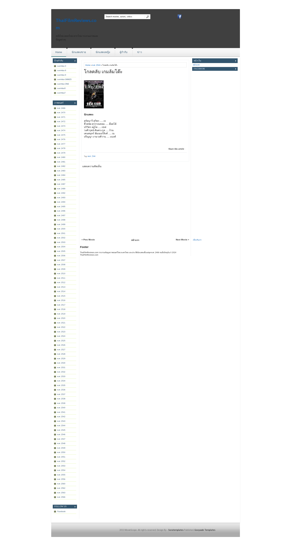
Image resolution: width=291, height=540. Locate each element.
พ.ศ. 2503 (61, 242)
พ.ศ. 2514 (61, 291)
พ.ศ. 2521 (61, 323)
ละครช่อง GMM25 (64, 79)
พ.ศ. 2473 (61, 126)
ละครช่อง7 (61, 93)
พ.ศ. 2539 (61, 403)
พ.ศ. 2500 (61, 229)
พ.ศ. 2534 (61, 381)
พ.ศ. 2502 (61, 238)
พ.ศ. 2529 (61, 359)
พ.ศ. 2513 (61, 287)
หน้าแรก (135, 240)
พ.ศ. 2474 (61, 130)
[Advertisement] (215, 192)
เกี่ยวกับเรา (197, 240)
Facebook (61, 511)
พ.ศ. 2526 (61, 345)
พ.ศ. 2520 (61, 318)
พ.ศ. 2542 (61, 417)
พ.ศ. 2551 (61, 457)
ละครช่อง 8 (61, 70)
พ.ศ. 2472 (61, 121)
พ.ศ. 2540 (61, 408)
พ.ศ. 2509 (61, 269)
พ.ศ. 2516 (61, 300)
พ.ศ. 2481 (61, 162)
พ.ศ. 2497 (61, 215)
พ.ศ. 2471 (61, 117)
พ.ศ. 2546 (61, 434)
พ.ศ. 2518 (61, 309)
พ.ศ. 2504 (61, 247)
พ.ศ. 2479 (61, 153)
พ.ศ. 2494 (61, 202)
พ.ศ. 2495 (61, 207)
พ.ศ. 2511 (61, 278)
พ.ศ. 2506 (61, 256)
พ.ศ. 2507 (61, 260)
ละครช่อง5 (61, 88)
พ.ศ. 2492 (61, 193)
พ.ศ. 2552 (61, 461)
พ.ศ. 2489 (61, 189)
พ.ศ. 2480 (61, 157)
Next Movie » (182, 239)
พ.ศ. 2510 (61, 274)
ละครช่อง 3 (61, 66)
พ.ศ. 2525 (61, 341)
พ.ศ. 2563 (61, 493)
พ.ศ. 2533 (61, 376)
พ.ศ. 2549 (61, 448)
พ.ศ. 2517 (61, 305)
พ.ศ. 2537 (61, 394)
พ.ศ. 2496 (61, 211)
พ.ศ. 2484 (61, 175)
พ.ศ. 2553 (61, 466)
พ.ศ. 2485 (61, 180)
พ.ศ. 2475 (61, 135)
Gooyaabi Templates (204, 529)
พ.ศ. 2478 (61, 148)
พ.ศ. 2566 (61, 497)
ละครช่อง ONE (63, 84)
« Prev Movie (88, 239)
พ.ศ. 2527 (61, 350)
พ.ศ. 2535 (61, 385)
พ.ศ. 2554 (61, 470)
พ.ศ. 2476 (61, 139)
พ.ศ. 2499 (61, 224)
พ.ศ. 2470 (61, 113)
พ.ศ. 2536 (61, 390)
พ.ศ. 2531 (61, 367)
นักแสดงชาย (79, 52)
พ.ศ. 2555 (61, 475)
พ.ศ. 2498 (61, 220)
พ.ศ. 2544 (61, 426)
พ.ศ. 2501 (61, 233)
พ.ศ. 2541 (61, 412)
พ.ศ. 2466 (61, 108)
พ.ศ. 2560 (61, 484)
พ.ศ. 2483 (61, 171)
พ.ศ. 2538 (61, 399)
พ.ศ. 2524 (61, 336)
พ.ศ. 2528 (61, 354)
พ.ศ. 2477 (61, 144)
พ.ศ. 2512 (61, 282)
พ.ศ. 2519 (61, 314)
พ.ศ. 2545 (61, 430)
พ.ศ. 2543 (61, 421)
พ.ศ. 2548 (61, 443)
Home (58, 52)
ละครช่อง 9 (61, 75)
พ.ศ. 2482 (61, 166)
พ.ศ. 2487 (61, 184)
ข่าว (139, 52)
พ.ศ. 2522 (61, 327)
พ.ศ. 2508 (61, 265)
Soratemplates (176, 529)
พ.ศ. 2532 (61, 372)
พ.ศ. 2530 (61, 363)
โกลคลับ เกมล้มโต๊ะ (103, 71)
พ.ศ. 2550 (61, 452)
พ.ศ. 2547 (61, 439)
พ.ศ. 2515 (61, 296)
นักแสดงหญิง (103, 52)
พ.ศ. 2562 (61, 488)
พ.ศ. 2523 (61, 332)
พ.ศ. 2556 (61, 479)
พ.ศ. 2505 (61, 251)
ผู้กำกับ (123, 52)
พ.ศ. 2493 (61, 198)
